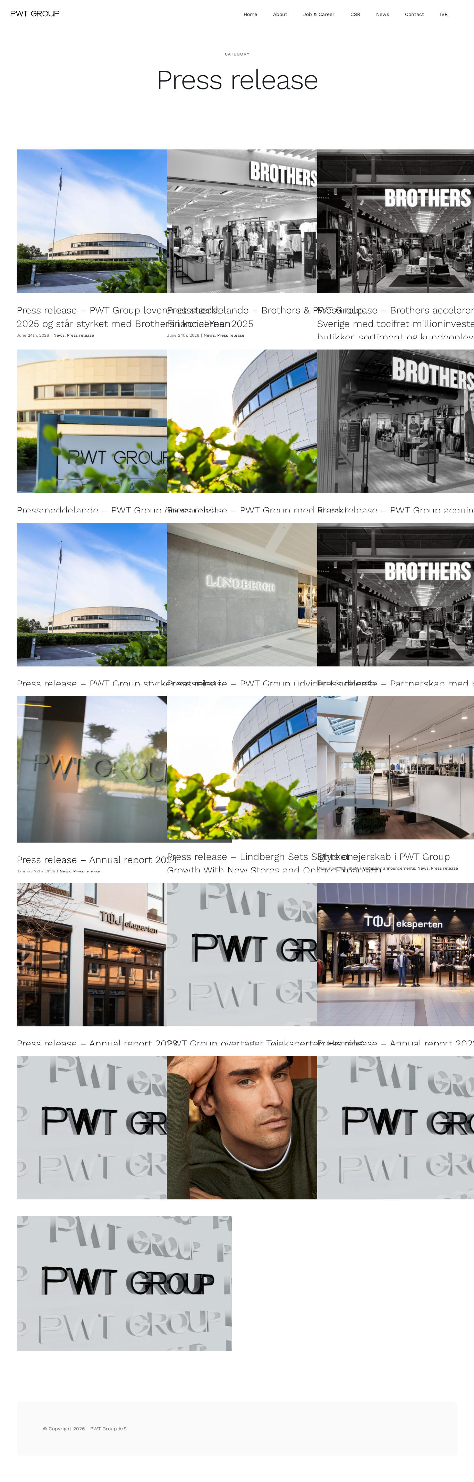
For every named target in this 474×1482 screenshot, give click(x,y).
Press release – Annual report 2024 (97, 859)
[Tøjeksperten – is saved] (124, 1287)
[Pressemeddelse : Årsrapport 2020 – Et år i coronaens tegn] (274, 1127)
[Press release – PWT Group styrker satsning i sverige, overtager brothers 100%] (124, 594)
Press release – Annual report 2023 (97, 1043)
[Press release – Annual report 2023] (124, 954)
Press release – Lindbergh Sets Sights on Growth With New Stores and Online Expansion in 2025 (274, 870)
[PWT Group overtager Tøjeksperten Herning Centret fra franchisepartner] (274, 954)
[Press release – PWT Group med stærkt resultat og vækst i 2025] (274, 421)
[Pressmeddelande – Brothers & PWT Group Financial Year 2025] (274, 221)
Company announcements (389, 868)
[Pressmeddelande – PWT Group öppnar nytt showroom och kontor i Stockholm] (124, 421)
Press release (80, 335)
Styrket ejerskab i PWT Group (383, 856)
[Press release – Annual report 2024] (124, 769)
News (59, 335)
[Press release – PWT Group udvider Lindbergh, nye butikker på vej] (274, 594)
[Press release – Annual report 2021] (124, 1127)
